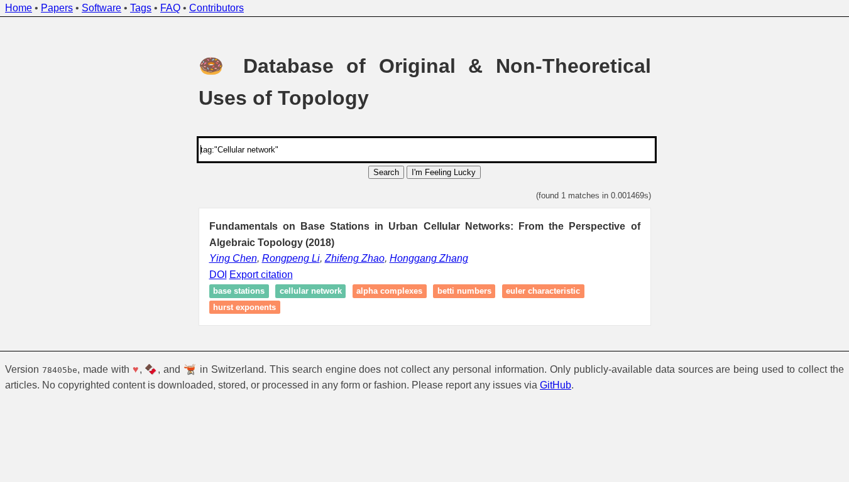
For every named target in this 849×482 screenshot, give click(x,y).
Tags (140, 8)
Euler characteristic (543, 291)
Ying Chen (233, 258)
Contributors (216, 8)
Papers (57, 8)
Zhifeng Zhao (355, 258)
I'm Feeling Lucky (444, 172)
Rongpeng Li (291, 258)
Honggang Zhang (429, 258)
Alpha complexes (389, 291)
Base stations (239, 291)
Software (101, 8)
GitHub (555, 385)
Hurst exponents (244, 307)
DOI (218, 274)
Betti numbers (464, 291)
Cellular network (311, 291)
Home (18, 8)
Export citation (261, 274)
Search (386, 172)
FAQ (170, 8)
